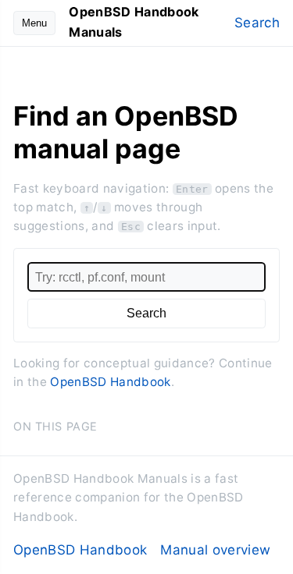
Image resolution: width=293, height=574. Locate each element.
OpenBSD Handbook (110, 381)
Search (257, 22)
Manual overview (215, 550)
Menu (34, 23)
